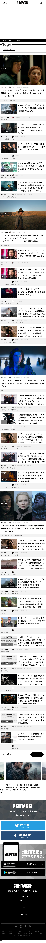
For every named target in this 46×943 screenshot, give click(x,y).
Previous (2, 772)
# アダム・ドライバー (9, 49)
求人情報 (30, 932)
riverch (30, 935)
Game (23, 904)
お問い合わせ (19, 932)
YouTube (23, 918)
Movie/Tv (23, 897)
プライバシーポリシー (11, 932)
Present (23, 914)
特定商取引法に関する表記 (39, 932)
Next (43, 772)
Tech (23, 911)
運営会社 (25, 932)
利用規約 (3, 932)
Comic (23, 907)
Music (23, 900)
